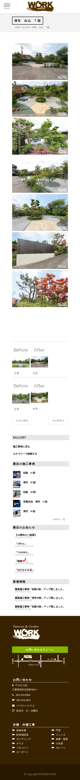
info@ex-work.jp (25, 705)
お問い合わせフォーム (40, 649)
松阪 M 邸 (29, 492)
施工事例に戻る (21, 446)
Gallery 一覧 (59, 519)
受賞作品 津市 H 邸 (35, 501)
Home (17, 27)
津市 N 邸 (29, 511)
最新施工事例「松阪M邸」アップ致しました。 (40, 606)
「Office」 (21, 543)
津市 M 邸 (29, 482)
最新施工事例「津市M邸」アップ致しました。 (40, 597)
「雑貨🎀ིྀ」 (22, 561)
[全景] (40, 61)
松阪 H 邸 (29, 472)
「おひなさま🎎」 (25, 569)
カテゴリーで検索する (25, 453)
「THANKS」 (22, 552)
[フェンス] (40, 250)
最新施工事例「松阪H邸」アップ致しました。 (40, 589)
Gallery (26, 27)
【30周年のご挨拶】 (26, 535)
